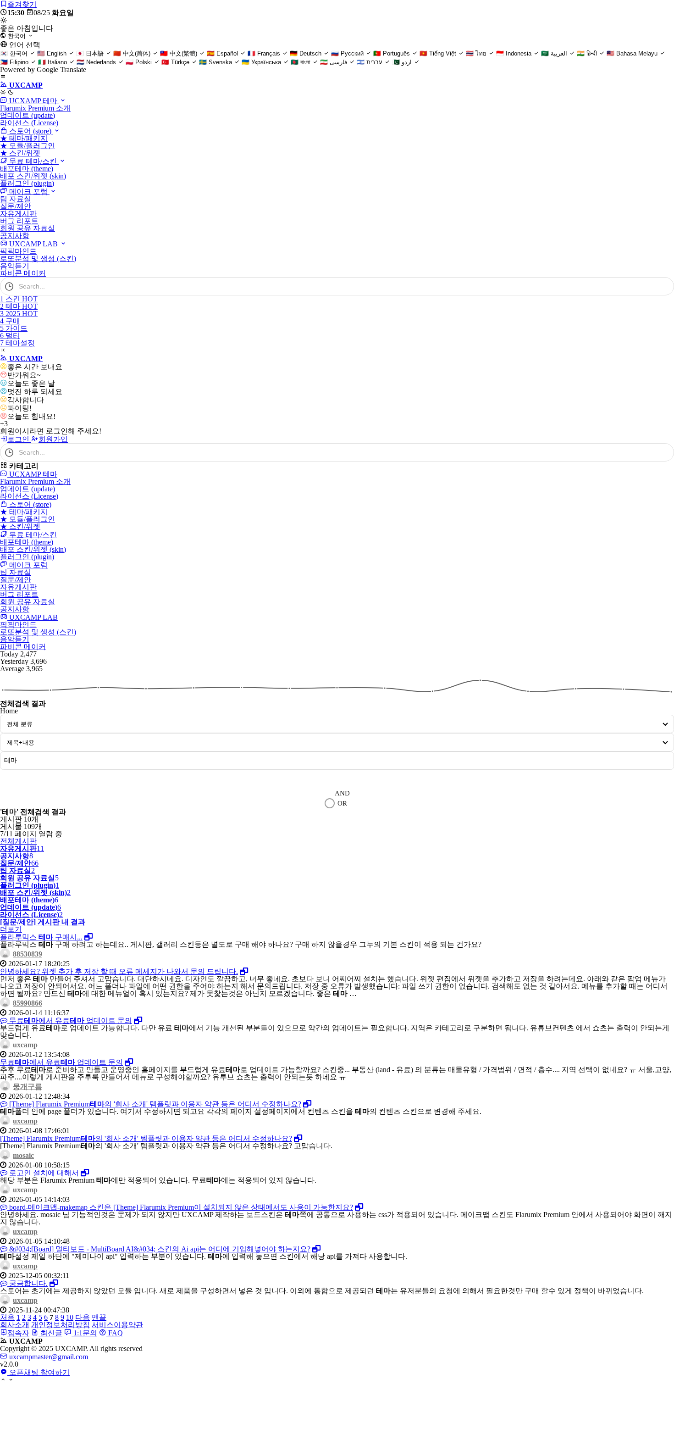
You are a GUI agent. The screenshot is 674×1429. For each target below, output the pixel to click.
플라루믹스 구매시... (41, 937)
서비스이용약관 (117, 1325)
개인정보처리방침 (60, 1325)
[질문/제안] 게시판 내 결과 (42, 922)
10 (69, 1317)
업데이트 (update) (27, 115)
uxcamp (25, 1045)
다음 (82, 1317)
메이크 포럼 (28, 191)
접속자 (18, 1333)
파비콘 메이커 (23, 273)
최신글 (50, 1333)
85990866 (27, 1003)
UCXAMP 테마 (33, 101)
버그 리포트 (19, 221)
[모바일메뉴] (3, 77)
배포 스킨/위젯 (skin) (33, 176)
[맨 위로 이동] (3, 1380)
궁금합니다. (27, 1283)
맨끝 (99, 1317)
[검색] (662, 286)
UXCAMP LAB (33, 244)
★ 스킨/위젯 (20, 153)
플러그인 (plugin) (27, 183)
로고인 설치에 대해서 (43, 1173)
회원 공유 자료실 (27, 228)
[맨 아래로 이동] (11, 1380)
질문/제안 (15, 206)
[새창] (88, 937)
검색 (15, 778)
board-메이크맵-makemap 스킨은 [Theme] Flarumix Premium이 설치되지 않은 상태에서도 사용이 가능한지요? (180, 1207)
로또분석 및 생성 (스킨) (38, 258)
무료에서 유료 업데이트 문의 (69, 1020)
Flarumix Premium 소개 (35, 108)
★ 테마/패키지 (24, 138)
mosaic (23, 1155)
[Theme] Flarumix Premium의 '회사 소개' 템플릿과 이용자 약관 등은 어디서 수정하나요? (154, 1104)
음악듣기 (14, 266)
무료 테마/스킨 (33, 161)
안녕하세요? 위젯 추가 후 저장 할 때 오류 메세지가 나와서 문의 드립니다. (119, 971)
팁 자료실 (15, 199)
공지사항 (14, 235)
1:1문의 (84, 1333)
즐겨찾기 (22, 4)
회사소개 (14, 1325)
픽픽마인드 (18, 251)
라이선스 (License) (29, 123)
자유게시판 (18, 213)
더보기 (11, 929)
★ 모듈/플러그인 (27, 146)
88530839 (27, 954)
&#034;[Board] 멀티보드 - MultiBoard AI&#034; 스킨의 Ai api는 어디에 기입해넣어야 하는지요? (158, 1249)
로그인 (19, 439)
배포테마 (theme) (26, 168)
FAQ (114, 1333)
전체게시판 (18, 841)
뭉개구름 (27, 1086)
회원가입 (53, 439)
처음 (7, 1317)
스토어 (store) (30, 131)
